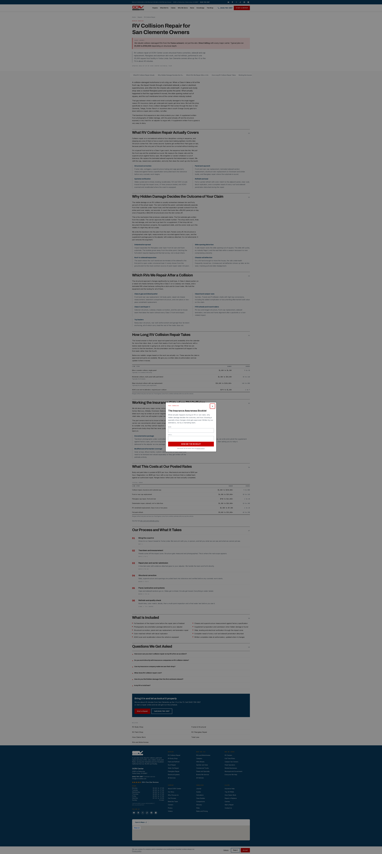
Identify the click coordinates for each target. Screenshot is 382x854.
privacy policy (200, 448)
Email (170, 434)
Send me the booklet (191, 444)
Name (169, 427)
